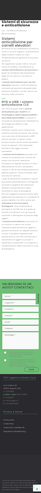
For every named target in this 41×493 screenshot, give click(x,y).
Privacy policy (8, 420)
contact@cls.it (12, 400)
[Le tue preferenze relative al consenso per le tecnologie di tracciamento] (37, 489)
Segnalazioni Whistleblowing (14, 431)
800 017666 (22, 394)
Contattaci (38, 298)
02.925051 (10, 391)
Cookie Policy (8, 424)
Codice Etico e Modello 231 (13, 427)
